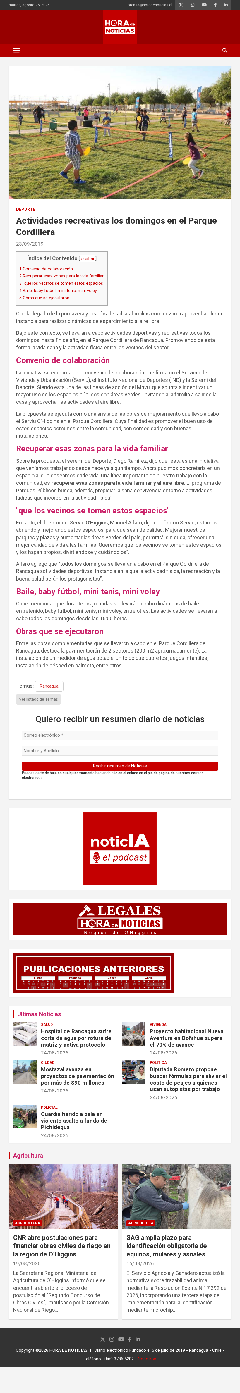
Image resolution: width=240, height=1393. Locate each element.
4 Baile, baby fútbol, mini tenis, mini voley (58, 290)
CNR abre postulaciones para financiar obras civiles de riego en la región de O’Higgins (62, 1246)
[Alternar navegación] (16, 50)
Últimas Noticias (39, 1014)
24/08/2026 (54, 1053)
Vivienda (158, 1025)
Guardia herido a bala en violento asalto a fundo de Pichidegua (74, 1121)
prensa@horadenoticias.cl (150, 5)
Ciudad (47, 1063)
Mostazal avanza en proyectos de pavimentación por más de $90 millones (77, 1076)
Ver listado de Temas (38, 699)
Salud (47, 1025)
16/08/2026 (140, 1263)
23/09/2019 (30, 244)
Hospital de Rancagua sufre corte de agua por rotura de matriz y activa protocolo (76, 1038)
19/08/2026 (27, 1263)
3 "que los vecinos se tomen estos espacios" (61, 283)
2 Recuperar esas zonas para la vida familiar (61, 276)
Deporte (25, 209)
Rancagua (49, 686)
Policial (49, 1107)
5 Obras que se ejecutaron (44, 298)
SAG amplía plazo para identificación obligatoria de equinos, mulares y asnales (166, 1246)
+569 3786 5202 (118, 1358)
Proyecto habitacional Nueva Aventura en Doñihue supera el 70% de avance (186, 1038)
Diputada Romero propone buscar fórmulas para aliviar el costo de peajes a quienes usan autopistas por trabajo (188, 1079)
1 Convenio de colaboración (46, 269)
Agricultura (28, 1155)
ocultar (88, 258)
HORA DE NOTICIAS (68, 1350)
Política (158, 1063)
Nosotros (147, 1358)
